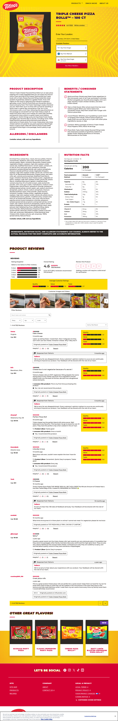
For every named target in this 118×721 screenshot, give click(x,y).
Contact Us (49, 690)
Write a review (79, 25)
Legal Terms (81, 687)
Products (14, 690)
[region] (59, 716)
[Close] (115, 716)
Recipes (13, 693)
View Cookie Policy (46, 719)
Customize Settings (90, 716)
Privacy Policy (83, 690)
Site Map (13, 687)
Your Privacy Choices (87, 693)
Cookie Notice (82, 697)
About (45, 687)
